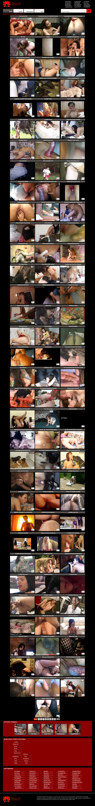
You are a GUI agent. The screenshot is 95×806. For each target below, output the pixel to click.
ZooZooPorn (77, 7)
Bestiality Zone (75, 778)
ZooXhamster (87, 5)
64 (50, 719)
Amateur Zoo (17, 753)
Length (20, 11)
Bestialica (74, 787)
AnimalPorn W (60, 773)
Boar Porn (59, 775)
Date (42, 11)
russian (17, 742)
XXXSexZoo (46, 787)
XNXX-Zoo (31, 784)
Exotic (17, 746)
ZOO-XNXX (77, 3)
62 (45, 719)
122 (55, 719)
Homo (17, 748)
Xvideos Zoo (46, 780)
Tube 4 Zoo (86, 4)
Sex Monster (75, 775)
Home (10, 11)
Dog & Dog (60, 782)
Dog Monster (60, 784)
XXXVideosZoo (61, 780)
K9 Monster (60, 787)
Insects (27, 760)
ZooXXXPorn (87, 7)
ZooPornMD (46, 784)
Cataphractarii (68, 7)
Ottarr (58, 778)
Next (58, 719)
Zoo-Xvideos (77, 5)
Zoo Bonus (45, 778)
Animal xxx (17, 744)
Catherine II (68, 1)
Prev (35, 719)
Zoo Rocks (86, 1)
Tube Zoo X (74, 776)
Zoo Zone (86, 3)
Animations (27, 758)
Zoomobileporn (32, 780)
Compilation (17, 756)
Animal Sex (68, 4)
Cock (27, 756)
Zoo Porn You (32, 782)
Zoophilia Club (75, 773)
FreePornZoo (77, 1)
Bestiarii (45, 771)
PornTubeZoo (77, 4)
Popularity (29, 11)
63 (48, 719)
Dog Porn (45, 773)
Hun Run (74, 784)
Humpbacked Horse (76, 782)
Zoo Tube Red (32, 786)
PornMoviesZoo (75, 780)
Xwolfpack (45, 776)
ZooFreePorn (60, 771)
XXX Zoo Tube (32, 787)
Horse (17, 763)
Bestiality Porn (46, 782)
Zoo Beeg (74, 786)
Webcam (27, 754)
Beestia (45, 786)
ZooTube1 (45, 775)
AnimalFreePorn (76, 771)
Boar (17, 760)
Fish (27, 763)
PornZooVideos (61, 776)
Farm (17, 758)
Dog (17, 750)
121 (53, 719)
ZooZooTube (60, 786)
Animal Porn (68, 3)
